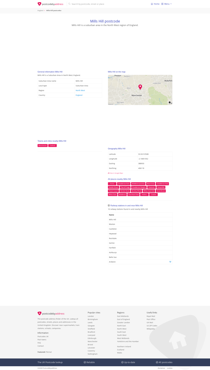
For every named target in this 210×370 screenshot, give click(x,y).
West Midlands (123, 338)
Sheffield (91, 329)
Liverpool (91, 335)
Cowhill (153, 194)
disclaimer (161, 368)
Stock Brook (161, 191)
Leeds (90, 322)
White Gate (112, 194)
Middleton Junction (138, 184)
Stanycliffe (160, 187)
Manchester (43, 145)
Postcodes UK (43, 336)
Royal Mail (151, 316)
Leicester (91, 348)
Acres (112, 184)
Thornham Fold (133, 194)
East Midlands (123, 316)
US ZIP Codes (152, 325)
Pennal (49, 352)
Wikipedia (151, 329)
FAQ (39, 343)
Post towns (42, 339)
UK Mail (150, 322)
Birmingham (93, 319)
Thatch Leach (113, 191)
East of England (123, 319)
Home (156, 4)
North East (121, 325)
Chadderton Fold (162, 184)
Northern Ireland (124, 346)
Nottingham (92, 354)
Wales (119, 353)
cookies (169, 368)
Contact (41, 346)
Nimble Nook (124, 191)
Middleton (122, 194)
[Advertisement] (105, 46)
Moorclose (150, 184)
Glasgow (91, 325)
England (79, 95)
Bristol (90, 344)
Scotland (120, 350)
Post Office (151, 319)
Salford (52, 145)
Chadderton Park (123, 184)
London (91, 316)
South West (121, 335)
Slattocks (152, 187)
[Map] (140, 90)
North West (80, 90)
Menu (167, 4)
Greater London (123, 322)
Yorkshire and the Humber (128, 341)
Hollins (144, 194)
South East (121, 332)
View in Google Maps (116, 173)
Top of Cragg (125, 187)
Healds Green (113, 187)
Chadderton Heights (139, 187)
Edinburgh (92, 338)
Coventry (91, 351)
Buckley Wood (136, 191)
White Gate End (149, 191)
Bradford (91, 332)
